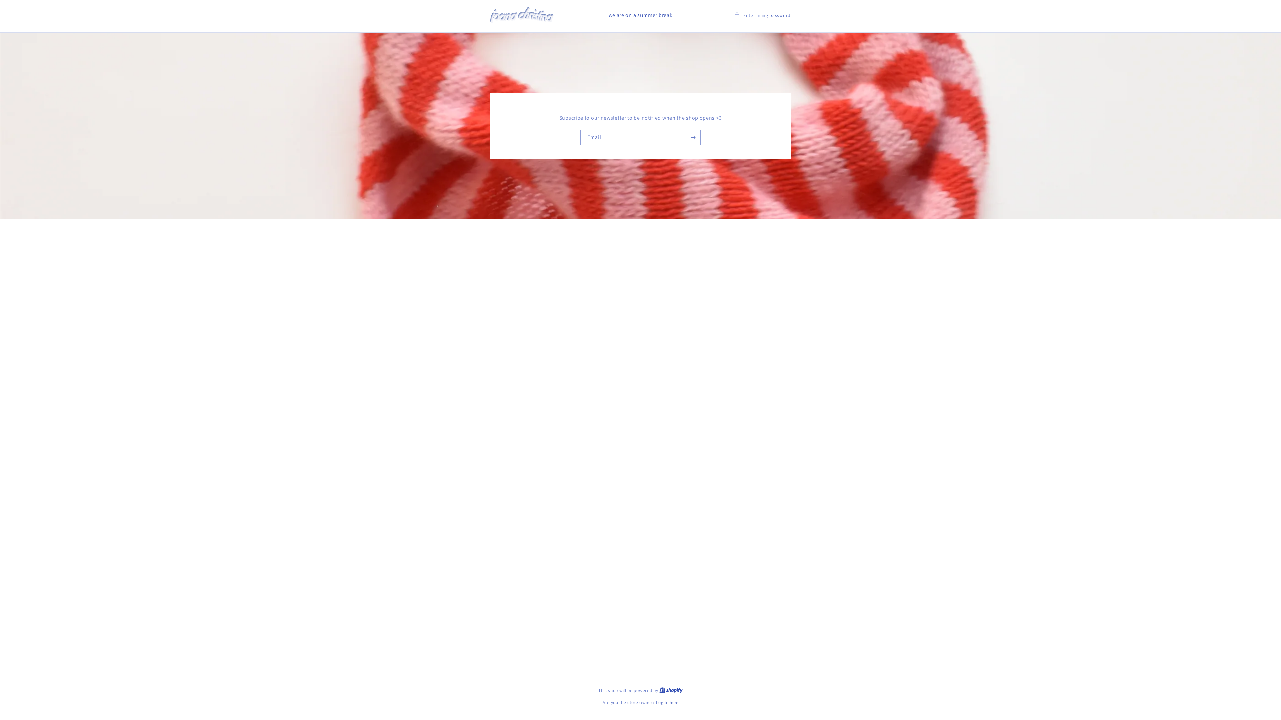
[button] (762, 15)
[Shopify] (671, 690)
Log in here (667, 702)
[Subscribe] (693, 137)
